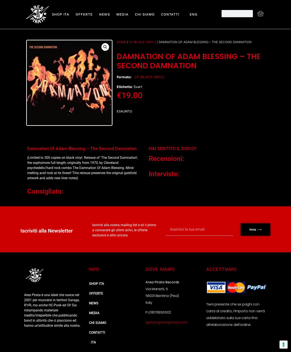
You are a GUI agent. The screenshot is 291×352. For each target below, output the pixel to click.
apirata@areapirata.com (166, 322)
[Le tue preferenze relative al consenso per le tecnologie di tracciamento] (283, 345)
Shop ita (60, 14)
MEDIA (122, 14)
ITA (92, 342)
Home (121, 42)
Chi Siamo (145, 14)
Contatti (170, 14)
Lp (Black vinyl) (142, 42)
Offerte (84, 14)
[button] (105, 47)
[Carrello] (260, 13)
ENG (191, 14)
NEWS (104, 14)
